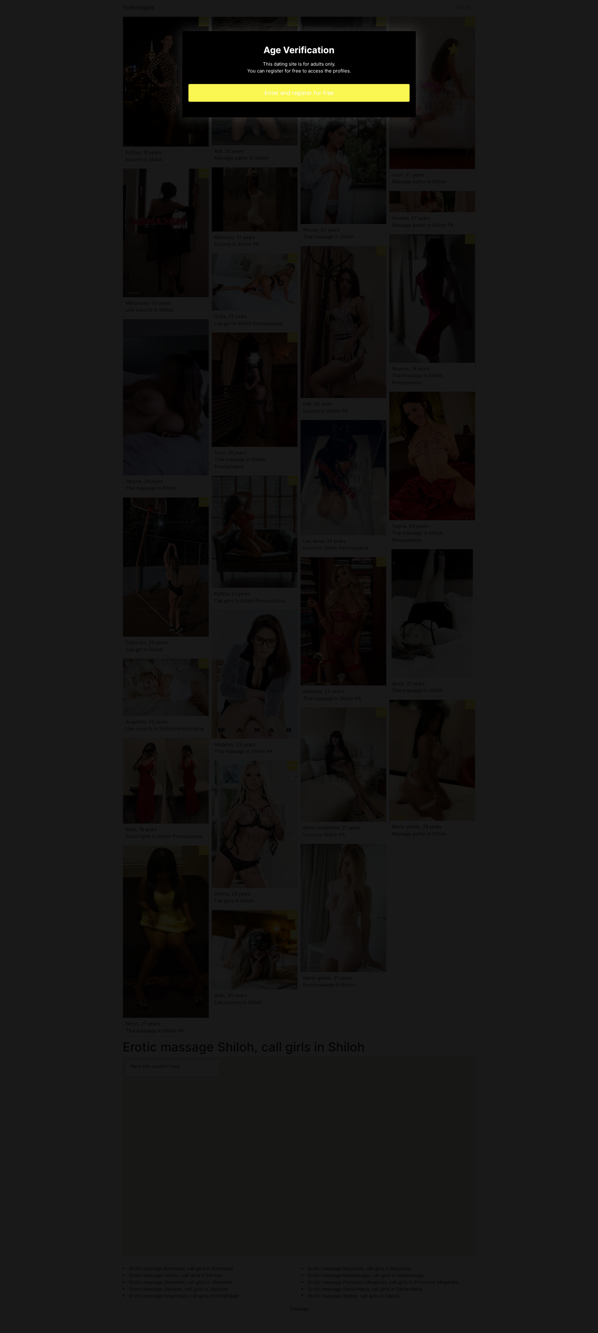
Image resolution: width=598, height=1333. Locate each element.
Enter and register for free (299, 93)
